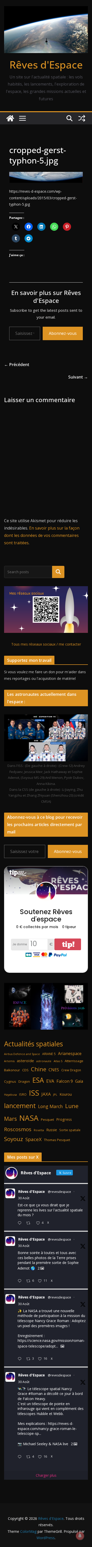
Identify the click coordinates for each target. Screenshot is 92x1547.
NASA (29, 1118)
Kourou (66, 1094)
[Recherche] (58, 572)
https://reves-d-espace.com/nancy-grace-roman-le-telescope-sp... (47, 1428)
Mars (10, 1118)
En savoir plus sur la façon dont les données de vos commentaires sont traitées (41, 535)
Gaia (79, 1081)
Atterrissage (74, 1061)
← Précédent (16, 364)
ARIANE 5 (49, 1054)
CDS (25, 1070)
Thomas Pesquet (57, 1140)
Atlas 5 (58, 1061)
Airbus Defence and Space (22, 1054)
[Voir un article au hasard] (82, 118)
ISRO (23, 1094)
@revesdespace (59, 1192)
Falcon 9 (64, 1081)
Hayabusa (10, 1094)
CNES (54, 1070)
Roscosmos (17, 1129)
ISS (34, 1093)
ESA (38, 1080)
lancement (20, 1105)
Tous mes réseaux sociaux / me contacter (46, 644)
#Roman (35, 1393)
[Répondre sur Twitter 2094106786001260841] (20, 1359)
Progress (64, 1119)
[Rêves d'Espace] (10, 118)
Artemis (9, 1061)
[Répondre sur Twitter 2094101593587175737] (20, 1457)
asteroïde (25, 1060)
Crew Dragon (71, 1070)
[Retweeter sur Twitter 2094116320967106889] (29, 1223)
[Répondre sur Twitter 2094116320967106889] (20, 1223)
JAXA (46, 1094)
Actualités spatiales (33, 1043)
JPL (55, 1094)
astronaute (43, 1061)
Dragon (24, 1081)
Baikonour (12, 1070)
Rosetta (39, 1130)
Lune (71, 1106)
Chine (38, 1069)
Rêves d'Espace (46, 65)
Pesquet (47, 1119)
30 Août (23, 1198)
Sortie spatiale (69, 1130)
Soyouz (13, 1139)
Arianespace (70, 1053)
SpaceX (33, 1139)
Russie (51, 1129)
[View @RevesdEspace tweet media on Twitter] (62, 1346)
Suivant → (78, 377)
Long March (50, 1106)
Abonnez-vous (63, 333)
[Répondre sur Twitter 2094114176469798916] (20, 1281)
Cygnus (10, 1081)
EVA (50, 1081)
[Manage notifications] (80, 1536)
